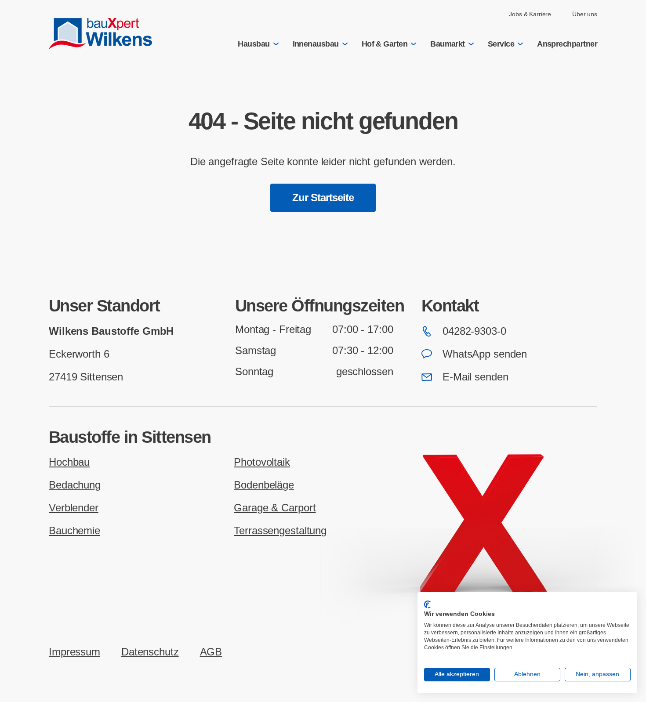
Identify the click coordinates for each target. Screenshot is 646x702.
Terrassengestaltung (280, 530)
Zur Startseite (323, 197)
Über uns (584, 14)
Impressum (74, 652)
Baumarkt (447, 44)
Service (501, 44)
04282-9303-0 (474, 331)
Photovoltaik (262, 462)
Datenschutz (150, 652)
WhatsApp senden (485, 354)
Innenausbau (316, 44)
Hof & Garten (385, 44)
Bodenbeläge (264, 485)
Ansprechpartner (567, 44)
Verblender (73, 508)
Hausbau (253, 44)
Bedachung (75, 485)
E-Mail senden (475, 377)
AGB (211, 652)
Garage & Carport (275, 508)
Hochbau (69, 462)
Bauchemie (74, 530)
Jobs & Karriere (530, 14)
